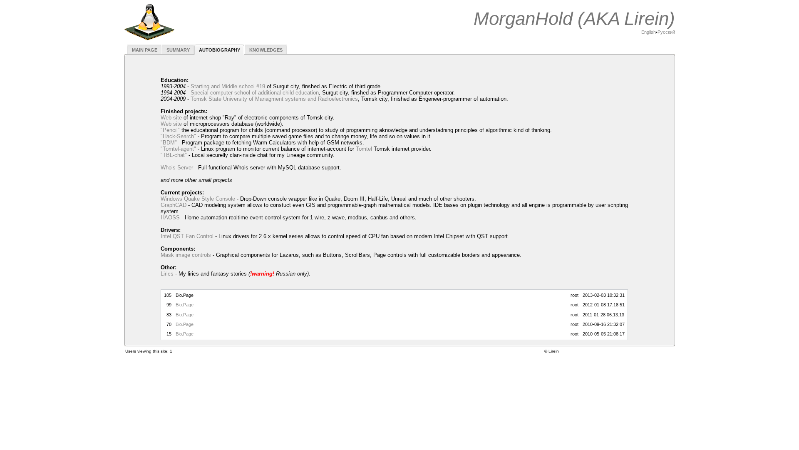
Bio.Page (185, 304)
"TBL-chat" (174, 155)
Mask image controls (186, 255)
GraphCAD (173, 205)
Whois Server (177, 167)
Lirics (167, 274)
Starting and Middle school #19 (228, 86)
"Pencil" (170, 130)
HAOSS (170, 217)
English (648, 32)
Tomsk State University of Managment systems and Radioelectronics (274, 99)
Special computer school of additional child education (255, 93)
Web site (171, 117)
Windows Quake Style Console (198, 199)
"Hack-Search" (178, 136)
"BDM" (169, 142)
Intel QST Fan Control (187, 236)
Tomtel (364, 149)
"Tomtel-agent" (178, 149)
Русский (666, 32)
